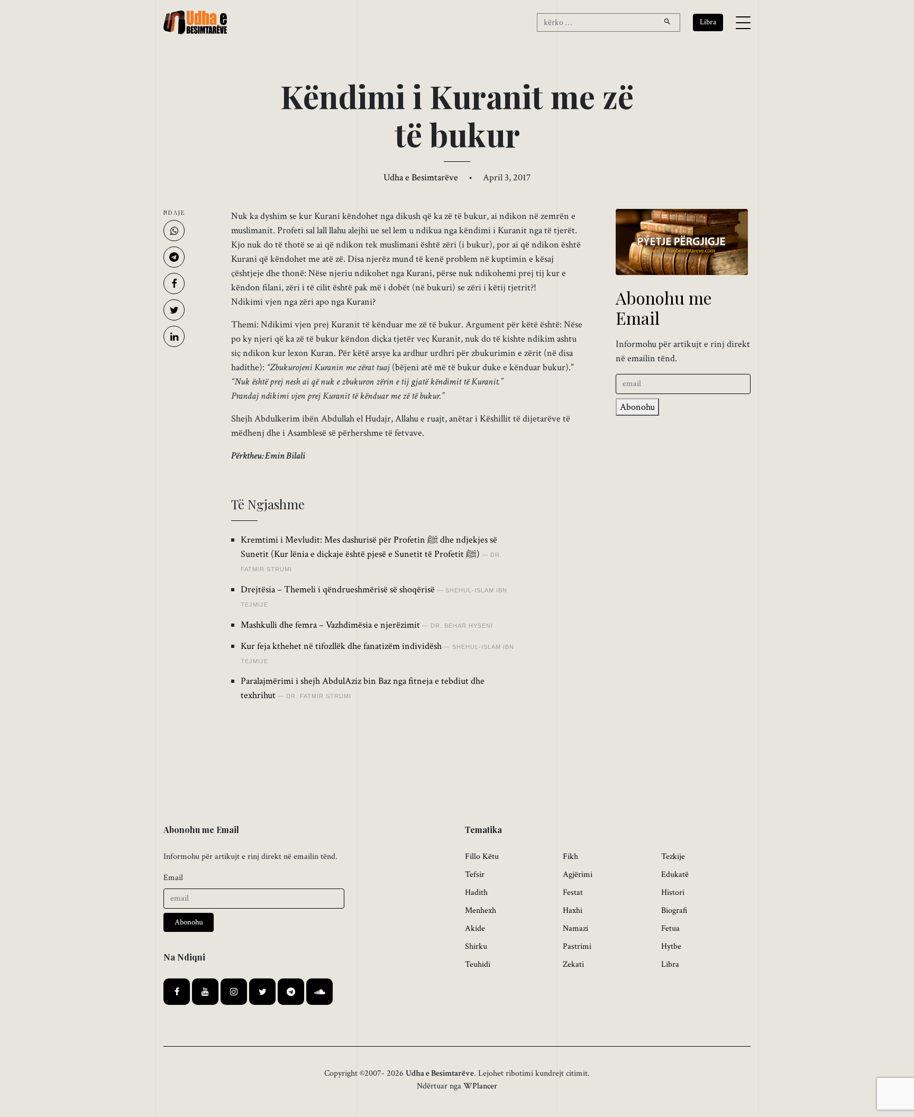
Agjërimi (577, 874)
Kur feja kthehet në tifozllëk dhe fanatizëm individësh (341, 646)
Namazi (575, 928)
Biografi (674, 910)
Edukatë (675, 874)
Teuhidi (477, 964)
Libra (670, 964)
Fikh (570, 856)
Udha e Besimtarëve (420, 177)
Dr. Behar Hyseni (462, 625)
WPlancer (480, 1086)
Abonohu (637, 407)
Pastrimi (577, 946)
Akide (475, 928)
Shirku (476, 946)
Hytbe (671, 946)
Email (173, 877)
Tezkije (673, 856)
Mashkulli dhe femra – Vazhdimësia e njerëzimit (330, 625)
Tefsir (475, 874)
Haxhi (572, 910)
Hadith (476, 892)
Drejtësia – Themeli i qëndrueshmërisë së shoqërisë (338, 589)
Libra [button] (708, 22)
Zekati (573, 964)
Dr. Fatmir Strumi (318, 696)
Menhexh (480, 910)
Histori (672, 892)
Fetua (670, 928)
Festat (573, 892)
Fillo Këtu (482, 856)
